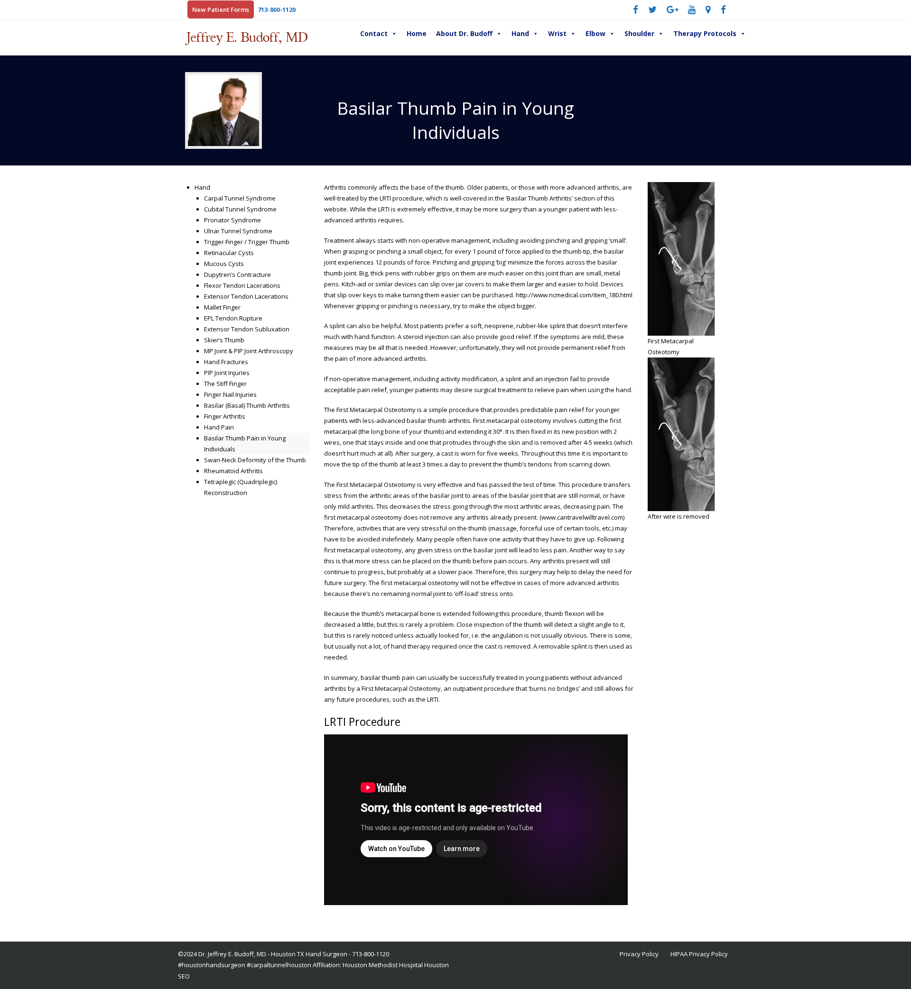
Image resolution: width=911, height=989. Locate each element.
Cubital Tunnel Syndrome (240, 209)
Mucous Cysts (224, 263)
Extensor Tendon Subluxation (246, 329)
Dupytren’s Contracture (237, 274)
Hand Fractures (226, 361)
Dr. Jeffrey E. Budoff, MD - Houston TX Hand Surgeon (272, 954)
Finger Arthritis (224, 416)
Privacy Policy (639, 954)
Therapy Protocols (704, 33)
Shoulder (639, 33)
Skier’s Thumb (224, 340)
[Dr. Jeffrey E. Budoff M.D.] (275, 37)
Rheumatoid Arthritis (233, 471)
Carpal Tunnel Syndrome (240, 198)
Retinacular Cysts (229, 252)
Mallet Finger (222, 307)
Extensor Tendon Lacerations (246, 296)
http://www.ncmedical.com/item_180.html (574, 295)
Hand (520, 33)
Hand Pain (219, 427)
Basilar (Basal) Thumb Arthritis (247, 405)
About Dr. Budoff (464, 33)
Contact (374, 33)
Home (417, 33)
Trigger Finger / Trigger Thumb (246, 242)
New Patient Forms (220, 9)
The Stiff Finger (225, 383)
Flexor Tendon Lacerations (242, 285)
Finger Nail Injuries (230, 394)
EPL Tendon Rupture (233, 318)
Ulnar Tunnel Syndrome (238, 231)
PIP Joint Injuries (227, 372)
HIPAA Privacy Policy (699, 954)
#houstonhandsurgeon (211, 965)
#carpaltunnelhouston (279, 965)
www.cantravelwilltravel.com (582, 517)
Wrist (557, 33)
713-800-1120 (277, 9)
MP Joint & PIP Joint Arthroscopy (248, 351)
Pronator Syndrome (232, 220)
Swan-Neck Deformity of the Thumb (255, 460)
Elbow (595, 33)
